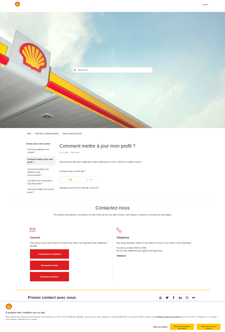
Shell (29, 133)
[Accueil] (17, 6)
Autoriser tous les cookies (208, 327)
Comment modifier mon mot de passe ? (40, 190)
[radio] (69, 180)
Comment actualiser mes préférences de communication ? (38, 172)
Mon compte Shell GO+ (72, 133)
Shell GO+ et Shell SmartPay (47, 133)
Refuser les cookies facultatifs (182, 327)
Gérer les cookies (160, 327)
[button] (160, 297)
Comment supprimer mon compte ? (38, 150)
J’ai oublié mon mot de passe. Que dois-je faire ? (40, 182)
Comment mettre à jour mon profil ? (40, 160)
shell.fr (205, 5)
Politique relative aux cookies (168, 317)
